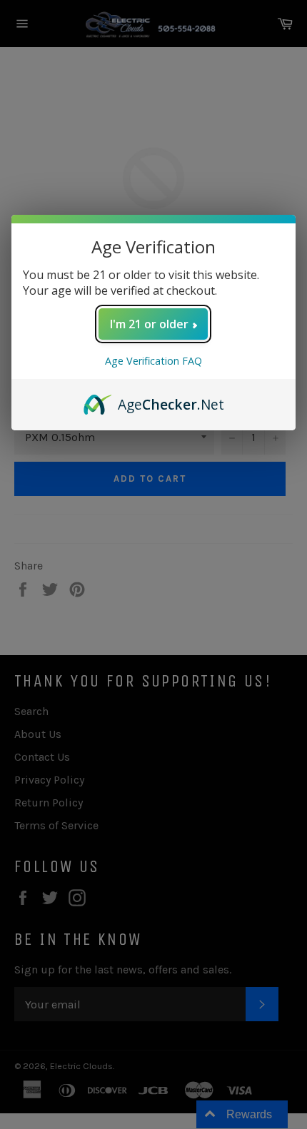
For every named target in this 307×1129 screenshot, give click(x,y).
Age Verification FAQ (153, 361)
